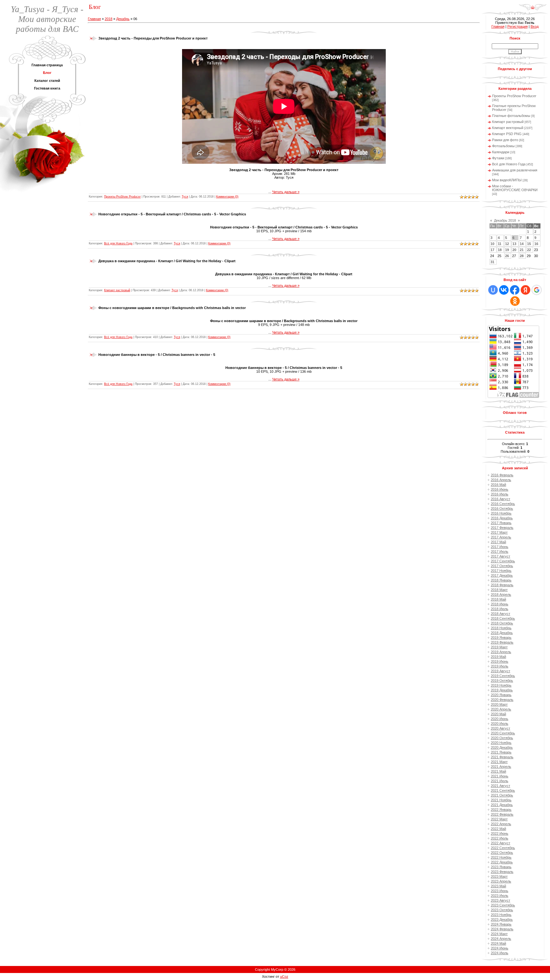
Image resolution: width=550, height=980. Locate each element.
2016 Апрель (501, 480)
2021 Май (498, 771)
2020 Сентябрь (503, 733)
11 (499, 244)
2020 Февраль (502, 700)
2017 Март (499, 532)
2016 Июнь (499, 489)
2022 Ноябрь (501, 857)
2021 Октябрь (502, 795)
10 (492, 244)
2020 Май (498, 714)
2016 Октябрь (502, 508)
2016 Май (498, 484)
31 (492, 262)
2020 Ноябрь (501, 743)
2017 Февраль (502, 528)
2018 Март (499, 590)
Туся (185, 196)
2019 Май (498, 657)
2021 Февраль (502, 757)
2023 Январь (501, 867)
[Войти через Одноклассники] (515, 301)
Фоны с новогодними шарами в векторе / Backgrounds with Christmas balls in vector (172, 308)
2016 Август (500, 499)
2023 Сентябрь (503, 905)
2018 (108, 19)
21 (522, 250)
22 (529, 250)
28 (522, 256)
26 (507, 256)
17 (492, 250)
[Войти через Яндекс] (525, 290)
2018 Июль (499, 609)
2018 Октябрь (502, 623)
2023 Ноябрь (501, 915)
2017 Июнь (499, 547)
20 (514, 250)
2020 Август (500, 728)
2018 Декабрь (502, 633)
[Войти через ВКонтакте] (504, 290)
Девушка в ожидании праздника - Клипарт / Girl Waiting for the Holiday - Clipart (167, 261)
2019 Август (500, 671)
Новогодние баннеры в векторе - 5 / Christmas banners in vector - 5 (156, 355)
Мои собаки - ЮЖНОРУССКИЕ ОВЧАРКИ (515, 188)
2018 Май (498, 599)
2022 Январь (501, 809)
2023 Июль (499, 895)
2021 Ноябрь (501, 800)
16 (536, 244)
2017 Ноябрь (501, 571)
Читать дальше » (286, 192)
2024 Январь (501, 924)
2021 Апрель (501, 766)
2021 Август (500, 786)
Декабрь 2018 (505, 220)
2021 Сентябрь (503, 790)
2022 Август (500, 843)
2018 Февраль (502, 585)
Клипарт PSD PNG (507, 134)
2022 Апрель (501, 824)
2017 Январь (501, 523)
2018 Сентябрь (503, 618)
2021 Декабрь (502, 805)
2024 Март (499, 934)
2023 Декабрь (502, 919)
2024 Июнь (499, 948)
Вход (535, 26)
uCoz (284, 976)
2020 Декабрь (502, 747)
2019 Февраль (502, 642)
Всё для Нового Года (118, 243)
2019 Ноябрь (501, 685)
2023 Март (499, 876)
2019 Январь (501, 637)
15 (529, 244)
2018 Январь (501, 580)
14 (522, 244)
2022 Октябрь (502, 852)
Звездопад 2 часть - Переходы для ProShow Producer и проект (153, 38)
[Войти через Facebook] (514, 290)
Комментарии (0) (227, 196)
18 (500, 250)
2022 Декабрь (502, 862)
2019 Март (499, 647)
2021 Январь (501, 752)
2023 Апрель (501, 881)
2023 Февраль (502, 872)
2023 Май (498, 886)
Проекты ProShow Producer (122, 196)
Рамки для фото (505, 140)
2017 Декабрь (502, 575)
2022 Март (499, 819)
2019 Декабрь (502, 690)
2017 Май (498, 542)
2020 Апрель (501, 709)
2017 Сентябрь (503, 561)
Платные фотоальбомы (511, 116)
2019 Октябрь (502, 680)
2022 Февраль (502, 814)
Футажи (498, 158)
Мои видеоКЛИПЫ (507, 180)
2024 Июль (499, 953)
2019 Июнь (499, 661)
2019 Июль (499, 666)
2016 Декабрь (502, 518)
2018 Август (500, 614)
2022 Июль (499, 838)
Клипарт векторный (507, 128)
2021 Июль (499, 781)
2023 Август (500, 900)
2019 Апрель (501, 652)
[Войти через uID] (493, 290)
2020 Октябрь (502, 738)
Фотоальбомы (503, 146)
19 (507, 250)
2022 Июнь (499, 833)
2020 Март (499, 704)
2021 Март (499, 762)
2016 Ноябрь (501, 513)
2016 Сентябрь (503, 504)
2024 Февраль (502, 929)
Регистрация (517, 26)
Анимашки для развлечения (514, 170)
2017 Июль (499, 551)
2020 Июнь (499, 719)
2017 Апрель (501, 537)
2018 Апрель (501, 594)
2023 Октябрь (502, 910)
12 (507, 244)
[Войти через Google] (537, 290)
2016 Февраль (502, 475)
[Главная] (532, 5)
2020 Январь (501, 695)
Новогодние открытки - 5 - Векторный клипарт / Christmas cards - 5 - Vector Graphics (172, 214)
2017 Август (500, 556)
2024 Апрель (501, 938)
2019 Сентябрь (503, 676)
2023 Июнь (499, 891)
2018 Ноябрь (501, 628)
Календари (500, 152)
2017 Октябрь (502, 566)
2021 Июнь (499, 776)
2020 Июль (499, 723)
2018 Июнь (499, 604)
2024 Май (498, 943)
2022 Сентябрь (503, 848)
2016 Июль (499, 494)
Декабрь (123, 19)
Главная (94, 19)
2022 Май (498, 829)
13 (514, 244)
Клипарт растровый (117, 290)
